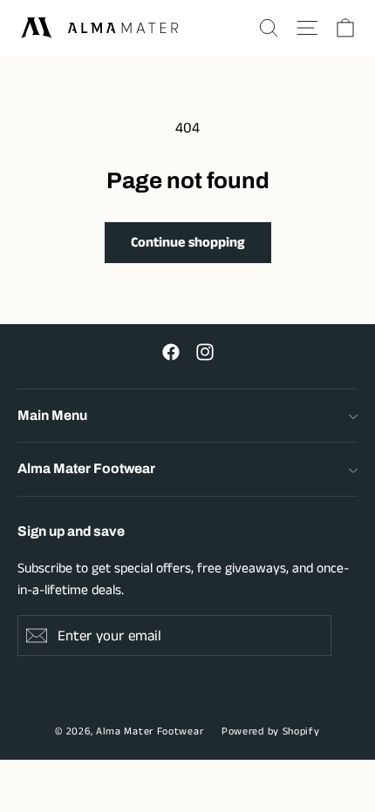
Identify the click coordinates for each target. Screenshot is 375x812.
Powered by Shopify (271, 731)
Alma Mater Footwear (149, 731)
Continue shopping (188, 243)
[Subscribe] (36, 635)
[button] (268, 28)
